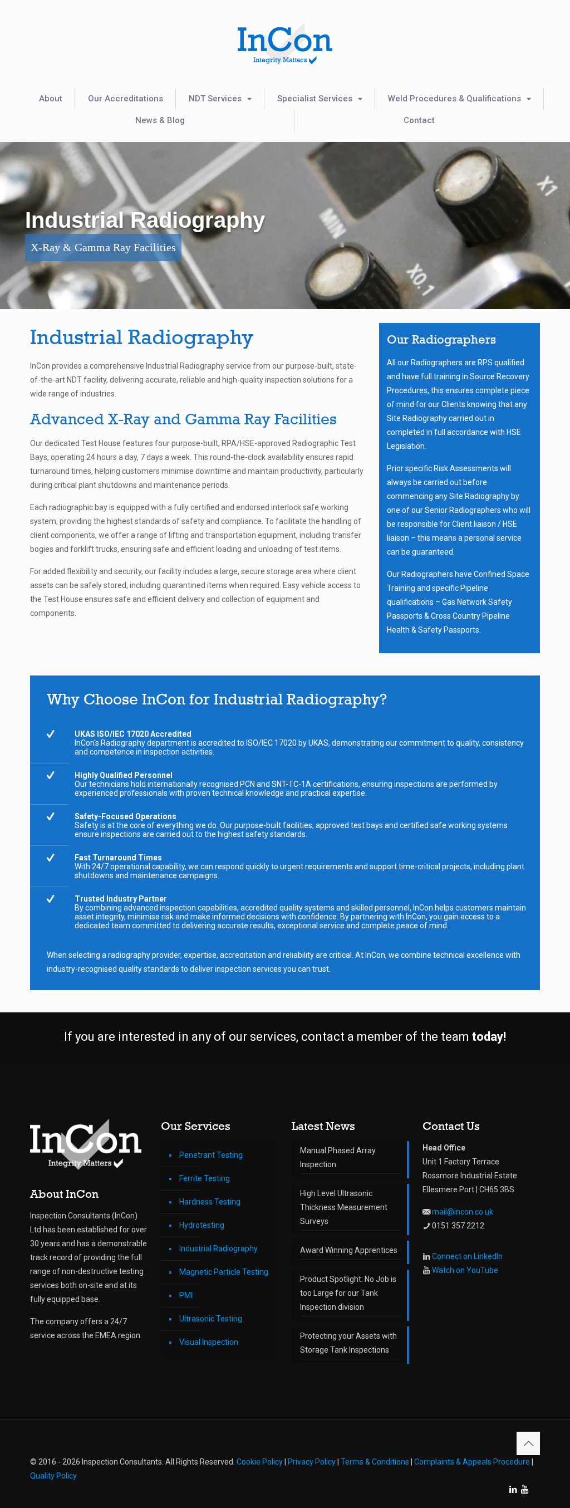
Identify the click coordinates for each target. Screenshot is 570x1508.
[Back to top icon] (528, 1443)
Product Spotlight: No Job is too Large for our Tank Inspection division (348, 1293)
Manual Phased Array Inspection (338, 1157)
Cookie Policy (260, 1461)
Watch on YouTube (465, 1270)
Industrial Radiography (218, 1248)
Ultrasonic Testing (210, 1318)
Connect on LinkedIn (467, 1256)
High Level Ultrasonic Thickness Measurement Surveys (343, 1207)
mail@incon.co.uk (462, 1211)
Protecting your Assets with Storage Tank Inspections (348, 1342)
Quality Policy (53, 1475)
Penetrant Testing (211, 1154)
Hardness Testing (209, 1201)
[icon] (524, 1490)
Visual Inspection (208, 1342)
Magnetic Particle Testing (223, 1271)
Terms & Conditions (375, 1461)
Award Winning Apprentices (348, 1250)
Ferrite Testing (204, 1178)
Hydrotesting (201, 1225)
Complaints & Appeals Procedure (472, 1461)
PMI (186, 1295)
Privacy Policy (312, 1461)
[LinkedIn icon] (513, 1490)
